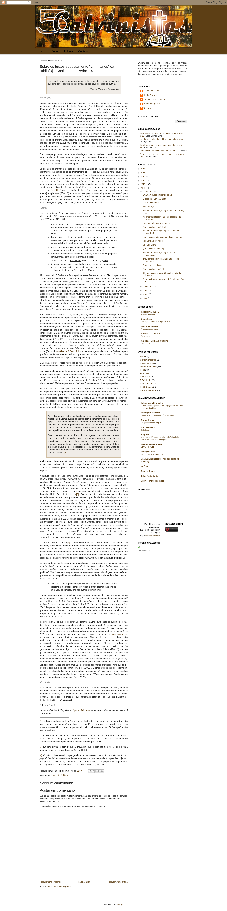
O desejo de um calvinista (154, 199)
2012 (143, 176)
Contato (83, 51)
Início (43, 51)
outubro (146, 290)
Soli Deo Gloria (149, 245)
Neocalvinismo (148, 427)
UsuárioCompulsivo (152, 536)
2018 (143, 169)
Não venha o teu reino (153, 241)
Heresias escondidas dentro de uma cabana (163, 237)
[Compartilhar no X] (96, 771)
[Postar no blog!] (93, 771)
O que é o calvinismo (152, 265)
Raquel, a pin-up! (148, 314)
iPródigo (145, 466)
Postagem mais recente (50, 882)
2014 (143, 173)
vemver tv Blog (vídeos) (152, 481)
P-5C (142, 370)
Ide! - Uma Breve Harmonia (152, 454)
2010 (143, 184)
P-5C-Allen (145, 373)
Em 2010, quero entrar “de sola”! (157, 195)
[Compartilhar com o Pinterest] (102, 771)
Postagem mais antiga (118, 882)
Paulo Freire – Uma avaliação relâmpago (157, 415)
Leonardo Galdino (59, 775)
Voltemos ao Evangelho (152, 403)
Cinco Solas (146, 319)
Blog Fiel (145, 434)
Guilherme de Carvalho (152, 444)
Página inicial (84, 882)
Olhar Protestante (149, 476)
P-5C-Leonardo (147, 383)
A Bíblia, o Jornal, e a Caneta (154, 341)
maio (145, 298)
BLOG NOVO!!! (147, 447)
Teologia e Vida (148, 452)
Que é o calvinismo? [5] (153, 249)
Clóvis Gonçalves (151, 91)
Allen (142, 356)
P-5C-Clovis (145, 377)
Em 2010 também (151, 203)
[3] (77, 494)
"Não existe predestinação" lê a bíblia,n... (158, 151)
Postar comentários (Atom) (59, 887)
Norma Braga (147, 420)
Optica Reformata (81, 710)
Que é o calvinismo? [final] (154, 227)
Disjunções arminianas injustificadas (155, 322)
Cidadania (145, 430)
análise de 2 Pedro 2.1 (68, 351)
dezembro (148, 191)
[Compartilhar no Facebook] (99, 771)
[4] (68, 542)
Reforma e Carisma (150, 333)
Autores (68, 51)
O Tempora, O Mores (150, 413)
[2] (65, 452)
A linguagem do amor (149, 329)
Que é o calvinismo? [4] (153, 269)
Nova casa (145, 336)
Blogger (119, 904)
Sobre (54, 51)
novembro (148, 286)
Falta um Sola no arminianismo (157, 223)
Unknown (147, 108)
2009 (143, 188)
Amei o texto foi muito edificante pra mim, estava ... (162, 139)
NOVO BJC (146, 343)
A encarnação (149, 206)
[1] (57, 190)
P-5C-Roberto (146, 387)
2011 (143, 180)
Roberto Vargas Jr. (151, 104)
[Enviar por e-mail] (89, 771)
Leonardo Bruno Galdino (154, 99)
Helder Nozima (150, 95)
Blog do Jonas (148, 471)
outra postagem (119, 634)
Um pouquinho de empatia (151, 423)
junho (146, 294)
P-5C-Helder (146, 380)
